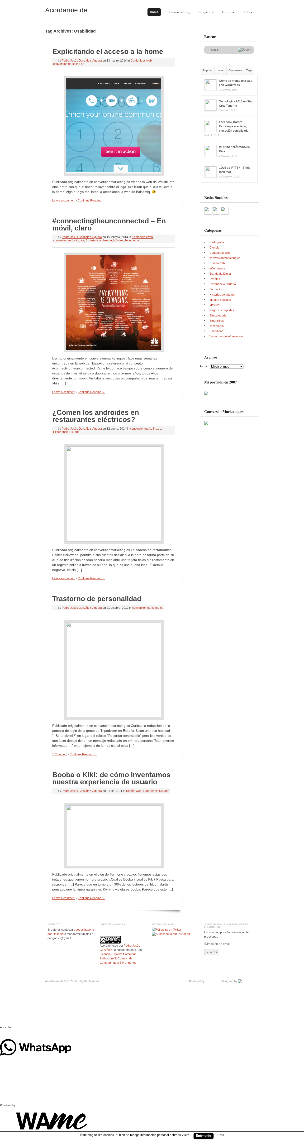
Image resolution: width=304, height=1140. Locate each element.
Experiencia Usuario (99, 240)
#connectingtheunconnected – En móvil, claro (109, 224)
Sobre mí (249, 12)
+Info (220, 1135)
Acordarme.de (66, 10)
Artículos (228, 12)
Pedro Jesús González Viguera (82, 60)
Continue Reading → (91, 200)
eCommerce (217, 268)
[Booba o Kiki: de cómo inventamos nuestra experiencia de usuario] (113, 835)
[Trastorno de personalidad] (113, 670)
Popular (208, 70)
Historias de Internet (222, 294)
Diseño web (134, 791)
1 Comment (59, 754)
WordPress (212, 981)
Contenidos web (141, 60)
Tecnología (132, 240)
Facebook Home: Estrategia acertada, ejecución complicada (233, 126)
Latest (220, 70)
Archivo (204, 366)
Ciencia (214, 247)
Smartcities (216, 320)
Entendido (203, 1135)
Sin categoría (218, 315)
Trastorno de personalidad (96, 599)
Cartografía (216, 242)
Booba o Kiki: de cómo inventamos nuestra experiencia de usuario (111, 778)
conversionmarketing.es (68, 64)
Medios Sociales (220, 300)
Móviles (118, 240)
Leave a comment (63, 200)
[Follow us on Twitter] (166, 929)
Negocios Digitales (221, 310)
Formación (216, 289)
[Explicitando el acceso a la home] (113, 126)
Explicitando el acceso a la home (107, 51)
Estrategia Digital (220, 273)
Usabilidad (216, 331)
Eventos (214, 279)
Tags (249, 70)
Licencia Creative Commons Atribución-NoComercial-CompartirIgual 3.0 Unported (118, 958)
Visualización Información (226, 336)
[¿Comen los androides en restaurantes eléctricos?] (113, 494)
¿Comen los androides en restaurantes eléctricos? (95, 415)
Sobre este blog (178, 12)
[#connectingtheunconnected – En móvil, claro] (113, 302)
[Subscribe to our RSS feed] (171, 934)
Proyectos (205, 12)
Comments (235, 70)
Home (154, 12)
